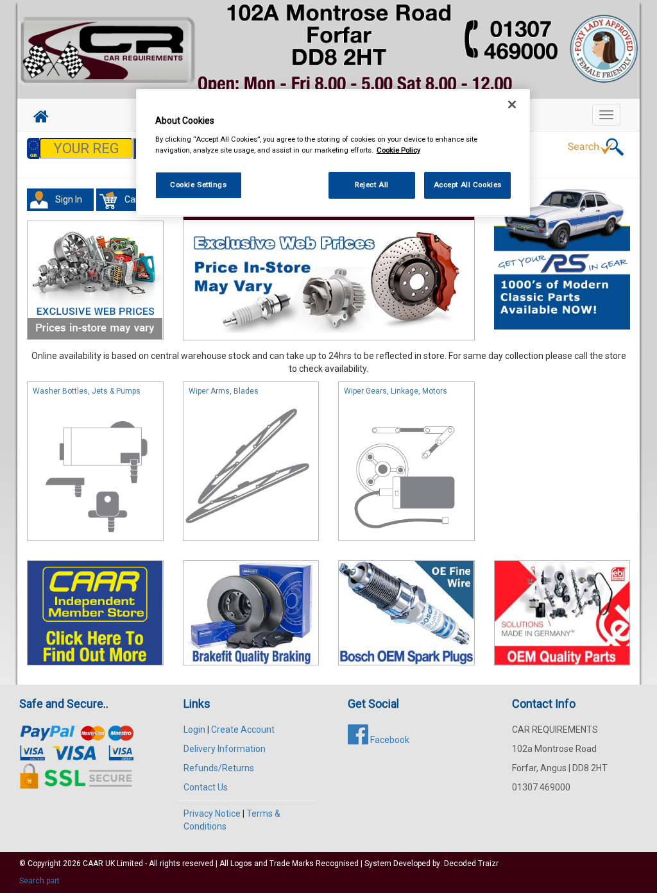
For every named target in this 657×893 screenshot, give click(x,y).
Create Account (243, 729)
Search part (39, 880)
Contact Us (205, 787)
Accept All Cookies (468, 184)
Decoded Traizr (471, 863)
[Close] (512, 104)
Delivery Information (224, 749)
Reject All (372, 184)
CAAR (93, 863)
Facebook (388, 740)
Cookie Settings (198, 184)
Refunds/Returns (218, 768)
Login (194, 729)
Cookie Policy (398, 150)
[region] (333, 153)
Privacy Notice (212, 813)
